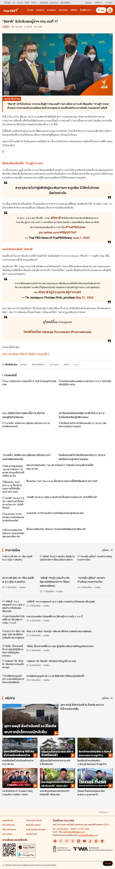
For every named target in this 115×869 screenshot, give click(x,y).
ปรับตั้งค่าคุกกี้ (31, 834)
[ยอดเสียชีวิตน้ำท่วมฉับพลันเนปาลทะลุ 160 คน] (20, 748)
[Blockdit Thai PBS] (96, 841)
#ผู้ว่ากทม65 (73, 292)
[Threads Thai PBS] (72, 841)
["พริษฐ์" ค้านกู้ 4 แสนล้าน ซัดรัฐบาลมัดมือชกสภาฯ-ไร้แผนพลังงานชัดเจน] (57, 565)
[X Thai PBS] (61, 841)
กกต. (76, 364)
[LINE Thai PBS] (78, 841)
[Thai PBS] (11, 10)
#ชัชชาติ (56, 217)
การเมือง (6, 27)
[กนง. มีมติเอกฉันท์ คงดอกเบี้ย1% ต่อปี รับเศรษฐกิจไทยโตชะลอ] (29, 395)
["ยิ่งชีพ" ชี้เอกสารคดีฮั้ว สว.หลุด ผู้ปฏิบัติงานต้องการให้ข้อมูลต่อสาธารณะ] (13, 650)
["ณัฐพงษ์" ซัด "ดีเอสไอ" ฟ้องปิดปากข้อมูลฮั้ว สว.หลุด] (13, 665)
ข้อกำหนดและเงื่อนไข (34, 820)
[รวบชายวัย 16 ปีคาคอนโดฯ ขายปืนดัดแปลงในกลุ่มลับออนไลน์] (13, 518)
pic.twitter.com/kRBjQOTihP (57, 232)
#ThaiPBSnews (75, 227)
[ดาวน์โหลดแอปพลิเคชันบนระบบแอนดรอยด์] (26, 854)
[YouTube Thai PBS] (84, 841)
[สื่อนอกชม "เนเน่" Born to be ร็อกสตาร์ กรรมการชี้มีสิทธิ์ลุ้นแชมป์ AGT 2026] (13, 486)
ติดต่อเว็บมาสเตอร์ (33, 824)
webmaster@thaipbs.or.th (74, 831)
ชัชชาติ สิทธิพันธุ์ (38, 364)
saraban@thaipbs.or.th (88, 835)
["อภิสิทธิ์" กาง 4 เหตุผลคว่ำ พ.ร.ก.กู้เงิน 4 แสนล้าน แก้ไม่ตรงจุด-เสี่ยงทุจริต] (13, 606)
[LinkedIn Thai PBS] (102, 841)
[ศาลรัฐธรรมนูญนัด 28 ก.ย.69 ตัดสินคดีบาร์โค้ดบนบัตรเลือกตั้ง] (13, 680)
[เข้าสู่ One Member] (110, 10)
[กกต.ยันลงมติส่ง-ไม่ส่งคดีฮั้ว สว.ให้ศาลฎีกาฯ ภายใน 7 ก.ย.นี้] (13, 621)
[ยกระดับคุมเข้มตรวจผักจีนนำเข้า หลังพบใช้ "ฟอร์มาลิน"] (57, 778)
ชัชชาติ (66, 364)
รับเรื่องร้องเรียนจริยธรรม (36, 829)
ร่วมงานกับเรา (7, 834)
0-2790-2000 (62, 828)
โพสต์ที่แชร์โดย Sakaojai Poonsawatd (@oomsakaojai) (57, 332)
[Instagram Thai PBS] (67, 841)
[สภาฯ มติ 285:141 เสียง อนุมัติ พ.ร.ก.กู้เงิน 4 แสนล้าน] (20, 565)
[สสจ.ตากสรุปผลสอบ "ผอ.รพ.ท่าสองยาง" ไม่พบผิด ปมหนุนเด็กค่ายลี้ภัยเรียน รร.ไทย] (13, 470)
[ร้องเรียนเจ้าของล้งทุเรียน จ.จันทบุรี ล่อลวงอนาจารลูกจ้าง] (95, 748)
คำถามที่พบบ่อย (8, 824)
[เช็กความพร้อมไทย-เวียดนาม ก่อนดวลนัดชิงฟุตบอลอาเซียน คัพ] (13, 534)
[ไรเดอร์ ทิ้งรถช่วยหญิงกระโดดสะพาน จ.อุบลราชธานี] (95, 778)
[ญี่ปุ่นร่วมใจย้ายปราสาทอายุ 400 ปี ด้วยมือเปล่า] (57, 748)
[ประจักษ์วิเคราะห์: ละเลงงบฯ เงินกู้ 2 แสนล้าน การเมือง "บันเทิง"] (20, 778)
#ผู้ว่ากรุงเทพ (57, 292)
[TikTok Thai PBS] (90, 841)
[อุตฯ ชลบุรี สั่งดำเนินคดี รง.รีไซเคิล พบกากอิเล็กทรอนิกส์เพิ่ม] (30, 719)
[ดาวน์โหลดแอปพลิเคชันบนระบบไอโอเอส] (26, 847)
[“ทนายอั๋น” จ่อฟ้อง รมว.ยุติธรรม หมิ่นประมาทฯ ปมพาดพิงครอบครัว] (29, 436)
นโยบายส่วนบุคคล (9, 829)
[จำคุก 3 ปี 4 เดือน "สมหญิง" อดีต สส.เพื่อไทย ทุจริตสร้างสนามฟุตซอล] (13, 636)
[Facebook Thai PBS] (55, 841)
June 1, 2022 (81, 237)
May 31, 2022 (85, 297)
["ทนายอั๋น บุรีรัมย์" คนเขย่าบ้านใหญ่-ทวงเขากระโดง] (95, 565)
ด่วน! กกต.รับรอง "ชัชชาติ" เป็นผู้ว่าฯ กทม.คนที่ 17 (25, 354)
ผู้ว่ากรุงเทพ (54, 364)
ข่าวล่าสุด (23, 364)
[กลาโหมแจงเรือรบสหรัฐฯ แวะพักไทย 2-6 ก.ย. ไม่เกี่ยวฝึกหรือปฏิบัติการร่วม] (86, 395)
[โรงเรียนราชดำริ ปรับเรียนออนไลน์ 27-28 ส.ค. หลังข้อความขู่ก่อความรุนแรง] (86, 436)
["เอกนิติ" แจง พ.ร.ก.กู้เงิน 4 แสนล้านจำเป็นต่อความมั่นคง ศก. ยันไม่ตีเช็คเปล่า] (13, 502)
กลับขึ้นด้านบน (103, 812)
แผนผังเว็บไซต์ (7, 820)
